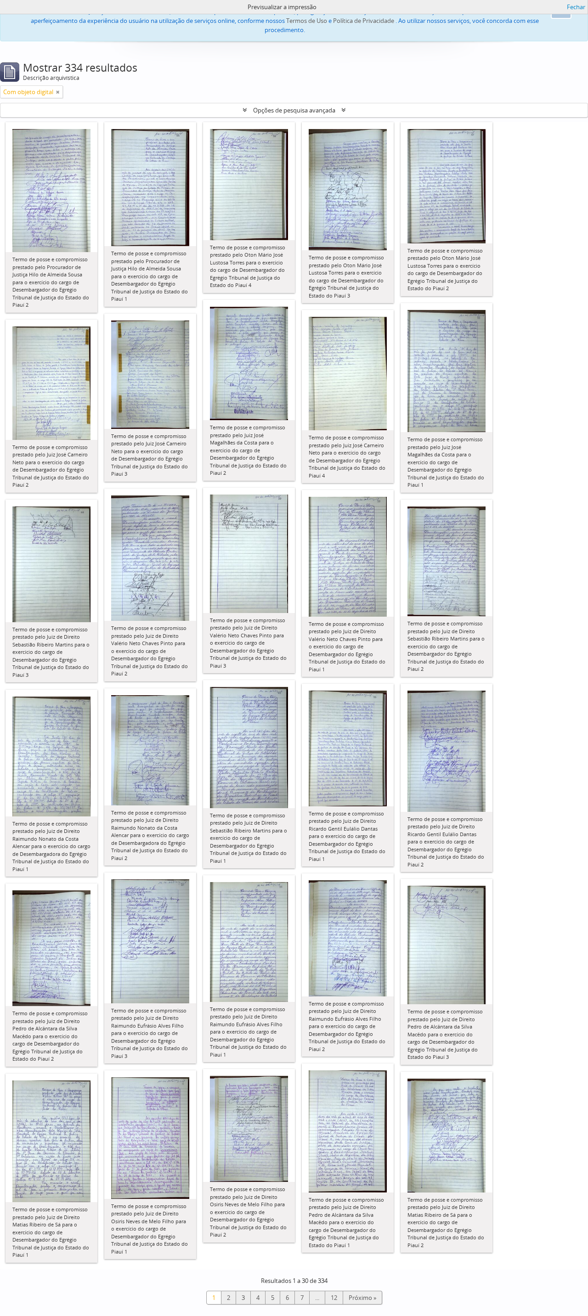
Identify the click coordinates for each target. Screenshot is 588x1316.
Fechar (576, 7)
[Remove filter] (58, 91)
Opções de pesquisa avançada (294, 110)
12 (334, 1298)
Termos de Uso (306, 21)
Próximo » (362, 1298)
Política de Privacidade (363, 21)
